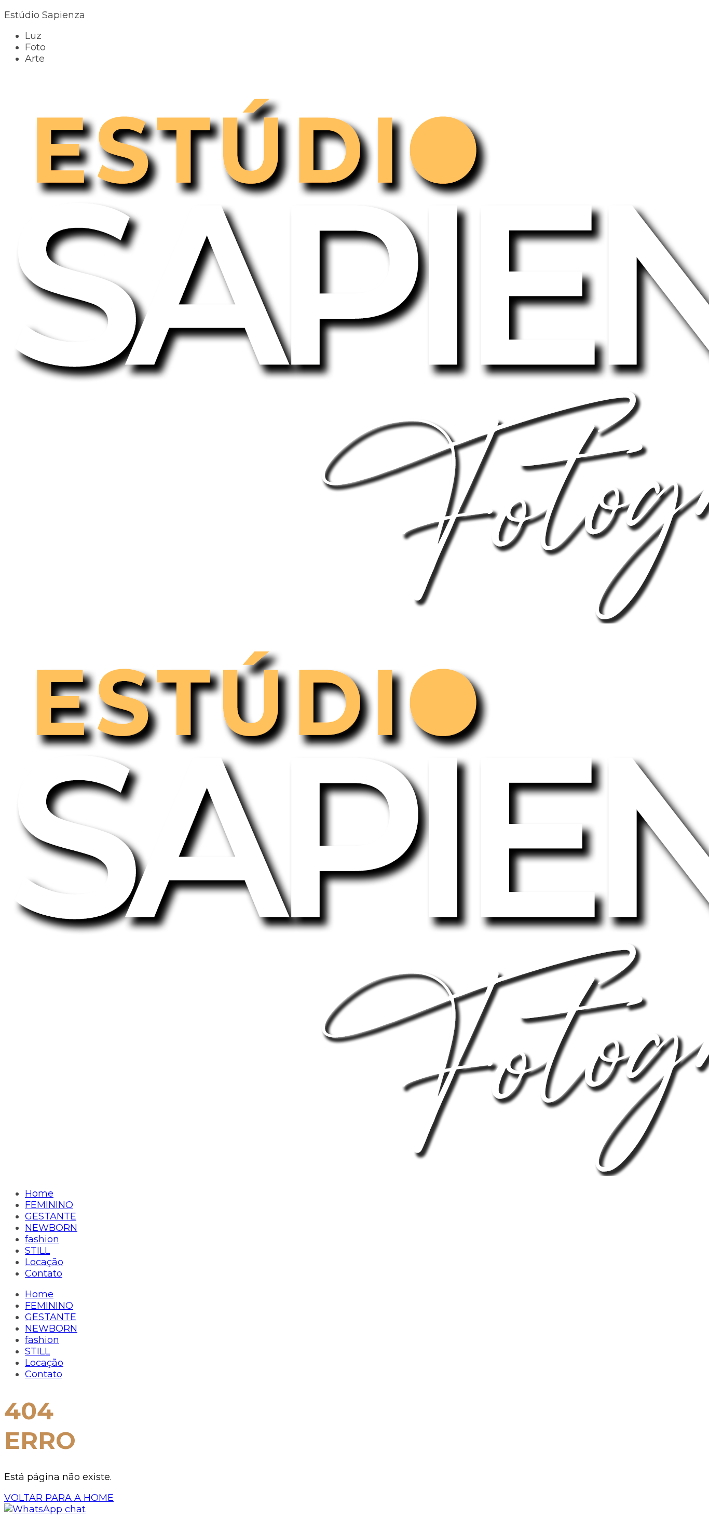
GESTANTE (50, 1317)
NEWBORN (51, 1328)
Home (39, 1294)
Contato (43, 1374)
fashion (42, 1340)
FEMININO (49, 1305)
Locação (44, 1362)
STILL (37, 1351)
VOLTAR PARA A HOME (59, 1497)
